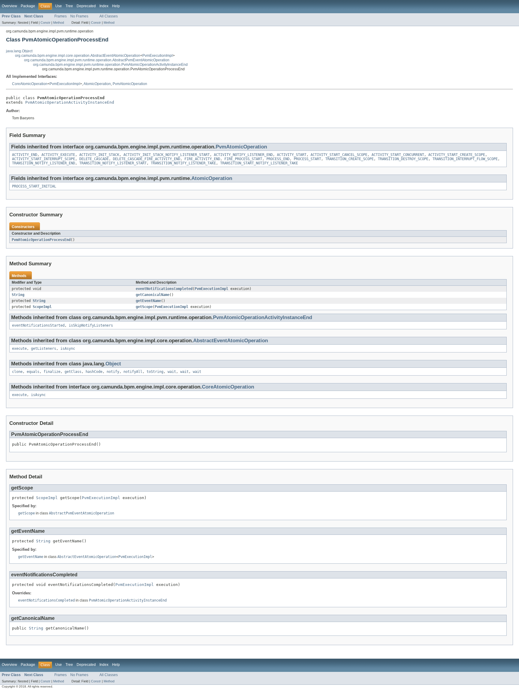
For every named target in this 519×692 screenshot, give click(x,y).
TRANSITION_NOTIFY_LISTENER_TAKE (183, 163)
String (18, 295)
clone (17, 372)
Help (116, 6)
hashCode (94, 372)
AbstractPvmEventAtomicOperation (81, 513)
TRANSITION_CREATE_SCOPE (349, 159)
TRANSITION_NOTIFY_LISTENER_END (43, 163)
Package (28, 6)
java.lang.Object (19, 51)
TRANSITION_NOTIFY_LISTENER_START (113, 163)
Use (58, 6)
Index (103, 6)
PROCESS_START (307, 159)
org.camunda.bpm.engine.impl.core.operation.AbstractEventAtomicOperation (77, 55)
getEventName (148, 301)
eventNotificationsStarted (38, 325)
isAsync (67, 348)
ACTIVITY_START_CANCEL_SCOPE (339, 155)
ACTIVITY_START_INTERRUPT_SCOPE (43, 159)
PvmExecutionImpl (157, 55)
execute (19, 348)
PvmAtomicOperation (130, 84)
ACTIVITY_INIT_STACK (99, 155)
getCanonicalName (152, 295)
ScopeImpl (42, 307)
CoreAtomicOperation (29, 84)
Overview (9, 6)
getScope (144, 307)
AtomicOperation (97, 84)
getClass (73, 372)
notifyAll (132, 372)
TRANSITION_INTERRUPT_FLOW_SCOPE (465, 159)
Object (113, 364)
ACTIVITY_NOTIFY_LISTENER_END (243, 155)
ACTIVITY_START (291, 155)
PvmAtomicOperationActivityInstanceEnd (69, 102)
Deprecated (86, 6)
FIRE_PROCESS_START (243, 159)
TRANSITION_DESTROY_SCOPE (403, 159)
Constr (45, 22)
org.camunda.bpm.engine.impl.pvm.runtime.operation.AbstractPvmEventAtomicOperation (96, 60)
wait (172, 372)
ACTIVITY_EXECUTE (58, 155)
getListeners (43, 348)
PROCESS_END (278, 159)
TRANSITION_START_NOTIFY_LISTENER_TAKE (259, 163)
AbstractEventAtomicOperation (230, 340)
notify (113, 372)
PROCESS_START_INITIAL (34, 186)
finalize (52, 372)
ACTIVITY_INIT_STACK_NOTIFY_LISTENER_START (166, 155)
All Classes (108, 16)
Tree (69, 6)
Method (58, 22)
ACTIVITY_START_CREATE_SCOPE (456, 155)
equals (33, 372)
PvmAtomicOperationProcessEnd (41, 240)
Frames (60, 16)
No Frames (79, 16)
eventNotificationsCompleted (164, 289)
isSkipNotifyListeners (91, 325)
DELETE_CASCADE (94, 159)
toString (155, 372)
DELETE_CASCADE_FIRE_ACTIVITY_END (146, 159)
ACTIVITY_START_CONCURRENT (398, 155)
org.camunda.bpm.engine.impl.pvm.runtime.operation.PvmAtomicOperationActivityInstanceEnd (110, 64)
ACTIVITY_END (24, 155)
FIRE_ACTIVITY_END (202, 159)
